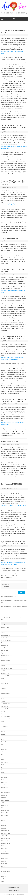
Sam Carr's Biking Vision (6, 387)
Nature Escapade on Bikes (7, 383)
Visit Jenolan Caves (17, 87)
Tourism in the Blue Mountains (13, 328)
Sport (2, 767)
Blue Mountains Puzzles (9, 238)
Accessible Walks (18, 57)
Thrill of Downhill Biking (20, 391)
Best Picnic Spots (20, 62)
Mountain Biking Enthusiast (17, 380)
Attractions (15, 61)
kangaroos (3, 167)
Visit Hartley (17, 85)
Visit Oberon (8, 96)
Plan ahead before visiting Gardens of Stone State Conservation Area (13, 542)
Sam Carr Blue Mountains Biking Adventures (16, 385)
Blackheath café (4, 219)
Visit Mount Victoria (5, 94)
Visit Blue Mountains (5, 790)
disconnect (11, 161)
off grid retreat (12, 169)
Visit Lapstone (19, 89)
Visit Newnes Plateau (5, 843)
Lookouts (10, 74)
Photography (4, 78)
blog (2, 653)
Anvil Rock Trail (10, 368)
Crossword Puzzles (14, 261)
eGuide (2, 678)
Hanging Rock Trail (5, 380)
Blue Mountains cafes (12, 106)
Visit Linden (13, 91)
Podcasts (10, 78)
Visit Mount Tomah (22, 93)
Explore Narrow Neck (16, 315)
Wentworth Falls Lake (5, 871)
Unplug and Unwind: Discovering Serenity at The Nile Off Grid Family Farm (13, 127)
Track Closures (15, 79)
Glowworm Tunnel (8, 577)
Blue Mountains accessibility (7, 102)
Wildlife (8, 100)
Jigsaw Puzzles (4, 263)
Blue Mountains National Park (12, 110)
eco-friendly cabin (18, 161)
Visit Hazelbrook (4, 805)
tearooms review (19, 230)
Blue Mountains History (16, 64)
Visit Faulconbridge (9, 85)
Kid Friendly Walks (11, 300)
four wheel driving (9, 163)
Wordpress (21, 894)
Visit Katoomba (12, 89)
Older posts (5, 586)
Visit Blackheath (15, 81)
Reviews (2, 759)
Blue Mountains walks (12, 117)
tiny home (13, 173)
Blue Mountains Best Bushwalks (8, 433)
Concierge (3, 670)
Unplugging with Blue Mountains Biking (10, 393)
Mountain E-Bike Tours (6, 381)
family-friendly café (17, 222)
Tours (10, 79)
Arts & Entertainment (11, 59)
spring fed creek (10, 171)
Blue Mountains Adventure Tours (11, 372)
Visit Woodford (14, 98)
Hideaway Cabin (13, 165)
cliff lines (6, 161)
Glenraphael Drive (5, 317)
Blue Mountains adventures (7, 104)
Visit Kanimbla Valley (5, 812)
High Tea (3, 711)
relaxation (19, 169)
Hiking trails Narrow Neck (16, 317)
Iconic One (6, 894)
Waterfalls (3, 866)
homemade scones (18, 224)
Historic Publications (5, 716)
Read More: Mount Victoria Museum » (15, 459)
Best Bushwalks (21, 61)
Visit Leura (7, 91)
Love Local (15, 74)
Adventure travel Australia (7, 303)
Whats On (3, 873)
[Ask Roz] (14, 13)
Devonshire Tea (8, 222)
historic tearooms (9, 224)
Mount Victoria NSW (19, 474)
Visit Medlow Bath (5, 830)
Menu (14, 18)
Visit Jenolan (10, 87)
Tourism (6, 79)
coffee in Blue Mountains (16, 220)
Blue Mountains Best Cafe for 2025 (17, 219)
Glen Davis (6, 165)
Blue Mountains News (6, 466)
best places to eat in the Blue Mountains (15, 531)
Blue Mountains (20, 100)
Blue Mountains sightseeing (16, 313)
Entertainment (22, 261)
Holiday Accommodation (17, 72)
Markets (20, 74)
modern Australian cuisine (12, 228)
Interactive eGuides (5, 724)
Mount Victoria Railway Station (8, 476)
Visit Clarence (19, 83)
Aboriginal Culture (10, 57)
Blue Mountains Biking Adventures (13, 374)
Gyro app (9, 119)
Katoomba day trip (5, 226)
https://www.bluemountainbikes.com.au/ (10, 318)
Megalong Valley (5, 76)
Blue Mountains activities (20, 102)
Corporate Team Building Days (8, 378)
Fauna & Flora (4, 70)
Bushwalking (11, 159)
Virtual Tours (4, 81)
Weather (3, 868)
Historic (18, 466)
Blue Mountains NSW (14, 111)
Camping (17, 66)
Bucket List (11, 66)
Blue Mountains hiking (9, 108)
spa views (3, 171)
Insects (2, 721)
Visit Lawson (3, 820)
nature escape (18, 167)
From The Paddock (18, 163)
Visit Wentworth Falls (6, 98)
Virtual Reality (22, 79)
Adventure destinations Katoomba (17, 302)
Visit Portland (14, 96)
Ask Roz (15, 100)
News (10, 76)
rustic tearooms (4, 230)
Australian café (18, 217)
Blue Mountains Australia (12, 154)
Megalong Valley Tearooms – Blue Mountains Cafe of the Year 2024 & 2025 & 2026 (13, 183)
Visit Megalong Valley (12, 93)
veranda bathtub (20, 173)
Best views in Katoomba (10, 305)
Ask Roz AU (6, 35)
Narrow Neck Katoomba (18, 322)
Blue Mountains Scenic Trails (19, 376)
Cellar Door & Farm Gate (6, 668)
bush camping (4, 159)
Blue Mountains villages (10, 115)
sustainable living (18, 171)
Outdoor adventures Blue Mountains (9, 326)
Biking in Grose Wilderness (12, 370)
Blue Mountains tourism (12, 113)
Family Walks (22, 68)
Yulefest (2, 881)
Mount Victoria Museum (9, 442)
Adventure (3, 59)
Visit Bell (10, 81)
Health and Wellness (5, 708)
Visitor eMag (22, 98)
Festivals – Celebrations (6, 696)
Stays (2, 79)
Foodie (12, 213)
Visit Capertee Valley (11, 83)
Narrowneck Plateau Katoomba (19, 381)
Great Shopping (7, 72)
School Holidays (16, 78)
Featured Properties (12, 70)
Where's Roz (3, 876)
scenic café (11, 230)
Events (17, 68)
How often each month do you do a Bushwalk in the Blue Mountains (13, 400)
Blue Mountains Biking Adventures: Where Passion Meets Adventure (13, 337)
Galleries (13, 520)
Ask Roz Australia (21, 59)
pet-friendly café (22, 228)
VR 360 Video (14, 468)
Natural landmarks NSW (20, 324)
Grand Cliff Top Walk (5, 703)
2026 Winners (20, 215)
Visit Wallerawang (5, 853)
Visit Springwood (22, 96)
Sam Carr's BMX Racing (18, 387)
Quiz (2, 757)
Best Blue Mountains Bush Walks (13, 527)
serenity (24, 169)
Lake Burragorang (8, 322)
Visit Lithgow (19, 91)
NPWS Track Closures (17, 76)
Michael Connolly (10, 167)
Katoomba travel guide (11, 320)
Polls (2, 754)
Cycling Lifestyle (19, 378)
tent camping (7, 173)
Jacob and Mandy (22, 165)
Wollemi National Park (6, 174)
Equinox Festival (4, 683)
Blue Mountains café (5, 220)
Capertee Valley (18, 159)
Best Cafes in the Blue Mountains (8, 62)
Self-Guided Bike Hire (16, 389)
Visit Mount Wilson (15, 94)
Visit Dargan (3, 797)
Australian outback (13, 157)
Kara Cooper (15, 472)
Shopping (22, 78)
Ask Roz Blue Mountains (6, 61)
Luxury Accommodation (6, 736)
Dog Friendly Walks (10, 68)
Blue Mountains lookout (12, 311)
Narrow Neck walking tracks (7, 324)
